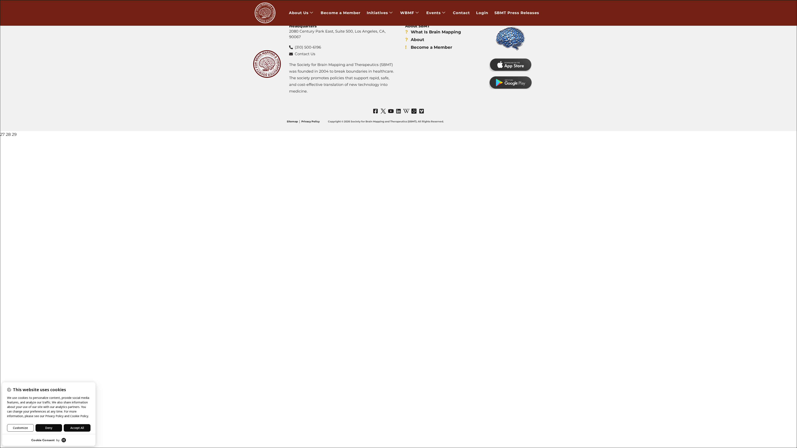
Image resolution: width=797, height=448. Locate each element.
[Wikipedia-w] (406, 111)
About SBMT (417, 26)
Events (433, 13)
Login (482, 13)
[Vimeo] (421, 111)
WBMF (407, 13)
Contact (461, 13)
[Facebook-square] (375, 111)
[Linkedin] (398, 111)
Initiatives (377, 13)
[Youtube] (391, 111)
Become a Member (341, 13)
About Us (299, 13)
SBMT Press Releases (516, 13)
